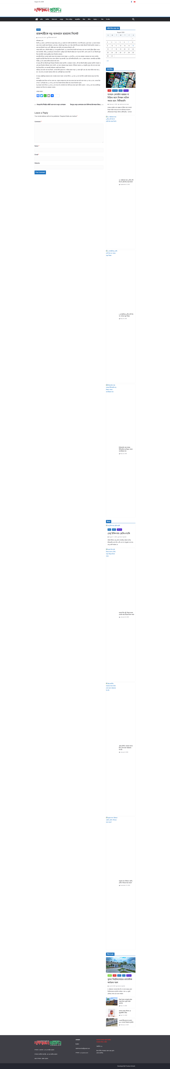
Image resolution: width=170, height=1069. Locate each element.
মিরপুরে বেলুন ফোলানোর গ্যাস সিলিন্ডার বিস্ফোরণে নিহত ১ (85, 104)
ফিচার (84, 19)
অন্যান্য (95, 19)
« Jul (107, 61)
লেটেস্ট (120, 90)
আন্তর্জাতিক (77, 19)
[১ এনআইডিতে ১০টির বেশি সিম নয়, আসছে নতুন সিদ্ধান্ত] (111, 316)
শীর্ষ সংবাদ (126, 90)
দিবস (102, 19)
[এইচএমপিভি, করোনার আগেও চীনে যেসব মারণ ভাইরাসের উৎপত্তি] (111, 749)
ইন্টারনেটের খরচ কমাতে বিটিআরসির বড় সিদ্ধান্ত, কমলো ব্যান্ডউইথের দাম (126, 449)
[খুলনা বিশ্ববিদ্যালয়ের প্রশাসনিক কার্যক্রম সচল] (120, 965)
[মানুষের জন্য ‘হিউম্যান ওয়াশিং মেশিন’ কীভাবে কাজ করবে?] (111, 883)
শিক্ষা (124, 975)
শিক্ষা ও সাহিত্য (69, 19)
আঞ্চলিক (47, 19)
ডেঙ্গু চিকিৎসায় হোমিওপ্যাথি (119, 533)
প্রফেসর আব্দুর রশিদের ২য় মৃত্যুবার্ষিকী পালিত (125, 1011)
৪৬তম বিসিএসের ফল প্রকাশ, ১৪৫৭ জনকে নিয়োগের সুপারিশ (126, 1021)
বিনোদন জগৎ (54, 19)
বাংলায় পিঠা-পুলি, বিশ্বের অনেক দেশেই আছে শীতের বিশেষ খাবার (126, 613)
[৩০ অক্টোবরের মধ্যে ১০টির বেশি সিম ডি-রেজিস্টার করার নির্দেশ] (111, 182)
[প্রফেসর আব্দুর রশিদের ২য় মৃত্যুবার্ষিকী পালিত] (111, 1013)
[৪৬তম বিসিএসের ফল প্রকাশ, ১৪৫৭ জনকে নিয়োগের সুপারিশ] (111, 1022)
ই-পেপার (108, 19)
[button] (98, 19)
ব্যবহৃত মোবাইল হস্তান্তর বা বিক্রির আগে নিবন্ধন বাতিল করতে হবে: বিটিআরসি (118, 97)
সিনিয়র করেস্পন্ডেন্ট (52, 37)
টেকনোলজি (115, 90)
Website (37, 163)
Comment (38, 122)
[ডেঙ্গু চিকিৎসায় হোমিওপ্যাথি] (120, 526)
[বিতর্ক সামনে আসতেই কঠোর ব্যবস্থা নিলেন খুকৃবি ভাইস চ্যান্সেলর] (111, 1002)
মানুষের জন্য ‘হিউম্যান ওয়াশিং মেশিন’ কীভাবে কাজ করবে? (125, 882)
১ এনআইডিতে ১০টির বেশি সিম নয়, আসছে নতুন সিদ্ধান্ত (126, 315)
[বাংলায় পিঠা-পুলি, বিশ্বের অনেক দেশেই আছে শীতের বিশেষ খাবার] (111, 614)
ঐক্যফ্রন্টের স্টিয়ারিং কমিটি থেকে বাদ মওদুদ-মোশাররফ (51, 104)
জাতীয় (41, 19)
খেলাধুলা (61, 19)
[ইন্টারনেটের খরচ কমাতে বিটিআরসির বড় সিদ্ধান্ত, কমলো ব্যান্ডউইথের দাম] (111, 450)
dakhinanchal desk (124, 104)
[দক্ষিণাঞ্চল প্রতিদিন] (37, 19)
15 (133, 45)
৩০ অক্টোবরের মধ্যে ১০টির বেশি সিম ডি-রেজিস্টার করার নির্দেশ (126, 181)
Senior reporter (122, 537)
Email (37, 155)
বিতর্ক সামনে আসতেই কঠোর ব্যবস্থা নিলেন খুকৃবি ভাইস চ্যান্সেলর (125, 1001)
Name (37, 146)
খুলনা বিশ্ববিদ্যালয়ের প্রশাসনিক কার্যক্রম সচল (120, 981)
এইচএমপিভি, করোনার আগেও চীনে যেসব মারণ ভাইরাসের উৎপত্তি (126, 747)
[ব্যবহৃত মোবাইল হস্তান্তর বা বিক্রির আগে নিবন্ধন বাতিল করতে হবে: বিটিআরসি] (120, 80)
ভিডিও (89, 19)
